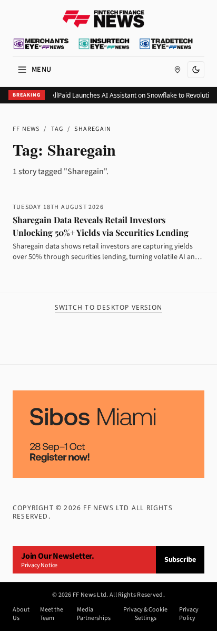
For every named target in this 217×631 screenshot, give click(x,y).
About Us (21, 614)
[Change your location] (177, 69)
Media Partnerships (94, 614)
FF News (26, 129)
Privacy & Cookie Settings (145, 614)
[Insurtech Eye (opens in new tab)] (104, 43)
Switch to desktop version (108, 307)
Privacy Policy (189, 614)
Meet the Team (51, 614)
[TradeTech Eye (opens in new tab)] (166, 43)
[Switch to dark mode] (196, 69)
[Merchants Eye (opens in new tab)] (41, 43)
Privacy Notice (39, 565)
